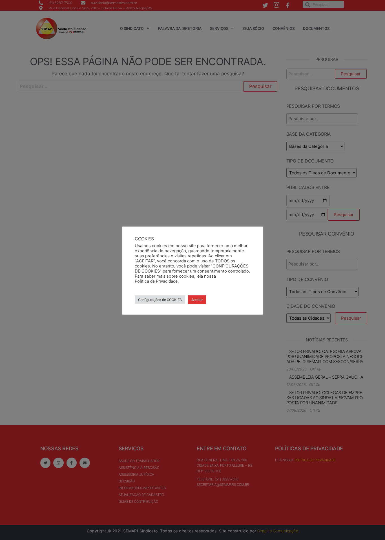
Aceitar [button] (197, 300)
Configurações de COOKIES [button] (160, 300)
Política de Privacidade (156, 281)
